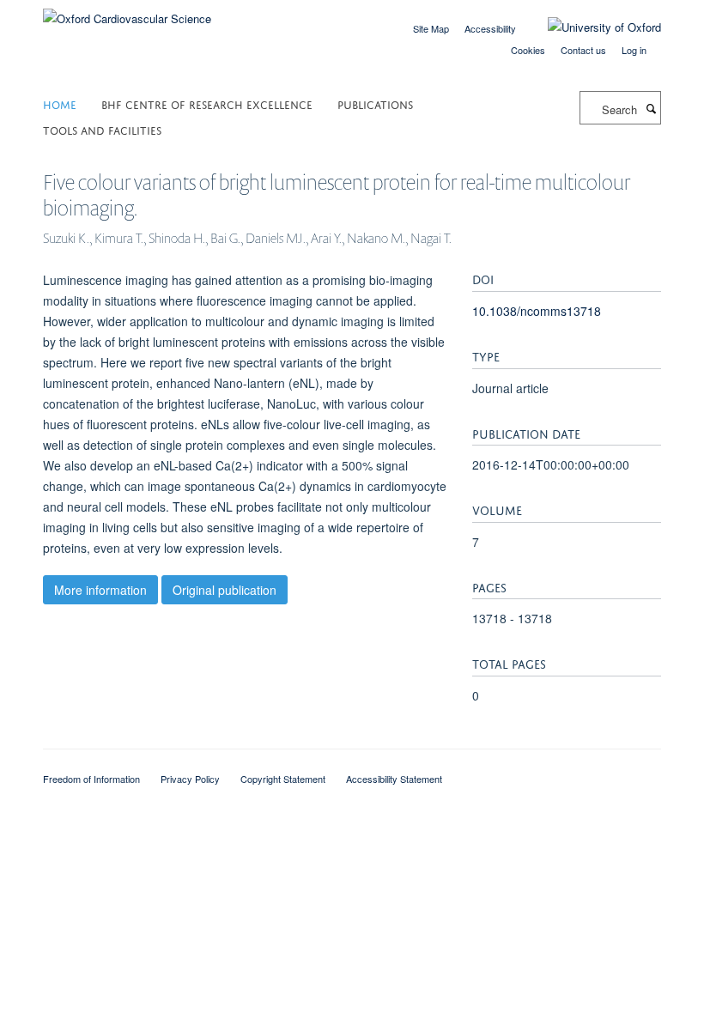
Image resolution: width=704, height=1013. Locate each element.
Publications (375, 103)
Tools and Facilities (102, 129)
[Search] (650, 108)
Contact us (583, 50)
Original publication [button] (224, 589)
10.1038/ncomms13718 (536, 310)
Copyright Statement (282, 779)
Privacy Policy (190, 779)
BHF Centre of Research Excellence (207, 103)
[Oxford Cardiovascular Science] (127, 12)
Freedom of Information (91, 779)
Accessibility (490, 28)
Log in (634, 50)
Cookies (528, 50)
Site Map (431, 28)
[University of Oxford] (591, 27)
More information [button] (100, 589)
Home (59, 103)
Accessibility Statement (394, 779)
